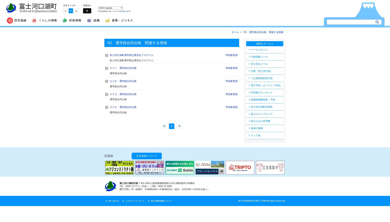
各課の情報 (257, 128)
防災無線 (20, 20)
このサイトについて (135, 201)
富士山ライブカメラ (262, 114)
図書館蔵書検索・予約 (263, 99)
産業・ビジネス (122, 20)
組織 (97, 20)
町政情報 (75, 20)
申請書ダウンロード (262, 92)
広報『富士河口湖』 (262, 71)
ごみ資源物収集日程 (262, 78)
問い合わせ (113, 201)
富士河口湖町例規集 (262, 107)
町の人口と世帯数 (260, 121)
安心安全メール (259, 64)
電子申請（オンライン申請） (266, 85)
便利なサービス (264, 43)
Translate (124, 11)
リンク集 (256, 135)
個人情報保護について (161, 201)
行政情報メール (259, 57)
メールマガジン (259, 49)
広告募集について (146, 155)
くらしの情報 (48, 20)
